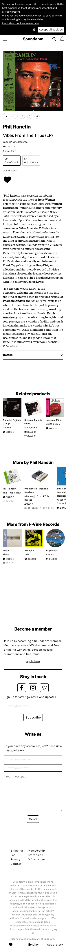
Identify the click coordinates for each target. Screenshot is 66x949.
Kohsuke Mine (54, 420)
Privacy (15, 859)
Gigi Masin (52, 550)
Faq (13, 855)
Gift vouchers (37, 859)
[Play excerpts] (6, 116)
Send (33, 819)
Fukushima (30, 427)
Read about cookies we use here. (20, 23)
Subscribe (33, 717)
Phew (6, 550)
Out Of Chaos (53, 423)
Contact (16, 863)
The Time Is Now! (12, 492)
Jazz (13, 151)
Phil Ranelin (17, 127)
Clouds (50, 554)
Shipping (17, 850)
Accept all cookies (51, 29)
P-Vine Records (18, 141)
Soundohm (33, 38)
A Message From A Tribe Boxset (37, 498)
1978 (27, 554)
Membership (36, 850)
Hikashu (29, 550)
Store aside (35, 855)
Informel (7, 427)
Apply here (33, 661)
